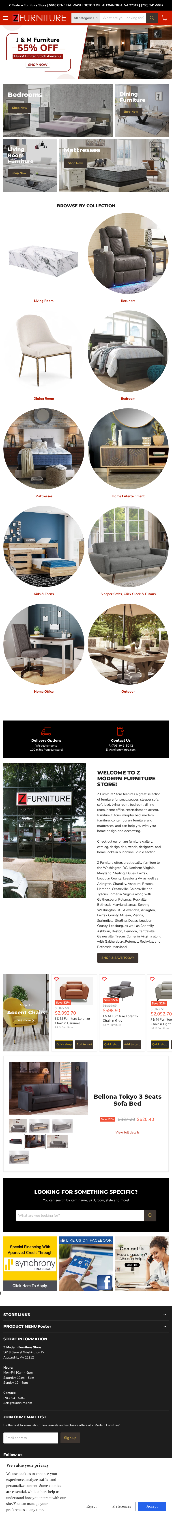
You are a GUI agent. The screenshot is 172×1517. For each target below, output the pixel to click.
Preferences (121, 1506)
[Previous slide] (12, 52)
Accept (152, 1506)
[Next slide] (159, 52)
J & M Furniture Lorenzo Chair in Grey (120, 1018)
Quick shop (64, 1044)
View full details (128, 1132)
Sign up (70, 1437)
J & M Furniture (64, 1027)
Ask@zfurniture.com (17, 1403)
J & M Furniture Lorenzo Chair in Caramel (72, 1020)
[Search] (152, 18)
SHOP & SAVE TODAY (117, 958)
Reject (91, 1506)
